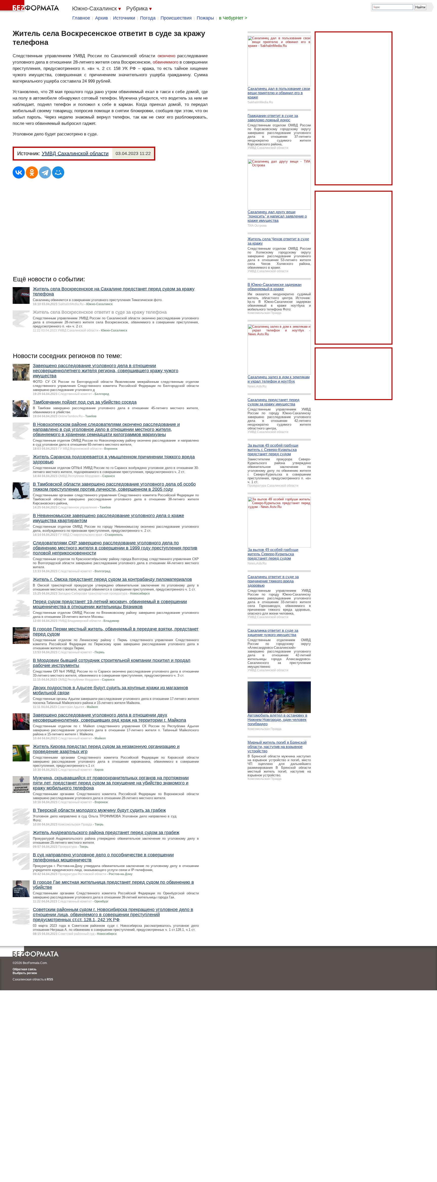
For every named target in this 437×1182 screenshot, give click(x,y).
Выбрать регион (25, 973)
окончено (166, 55)
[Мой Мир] (58, 172)
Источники (124, 18)
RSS (50, 979)
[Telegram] (45, 172)
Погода (148, 18)
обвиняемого (165, 62)
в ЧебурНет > (233, 18)
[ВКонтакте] (19, 172)
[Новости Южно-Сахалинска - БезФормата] (30, 6)
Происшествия (176, 18)
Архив (101, 18)
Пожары (205, 18)
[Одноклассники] (32, 172)
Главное (81, 18)
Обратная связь (24, 969)
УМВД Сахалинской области (75, 153)
